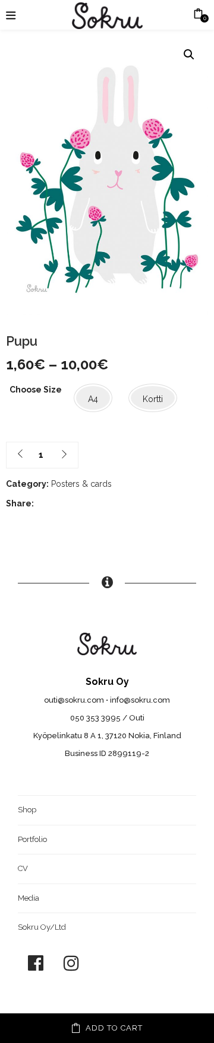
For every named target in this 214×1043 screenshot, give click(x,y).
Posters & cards (81, 484)
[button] (189, 54)
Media (28, 898)
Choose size (36, 389)
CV (23, 868)
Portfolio (32, 839)
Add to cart (114, 1027)
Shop (27, 809)
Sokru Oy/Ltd (42, 927)
